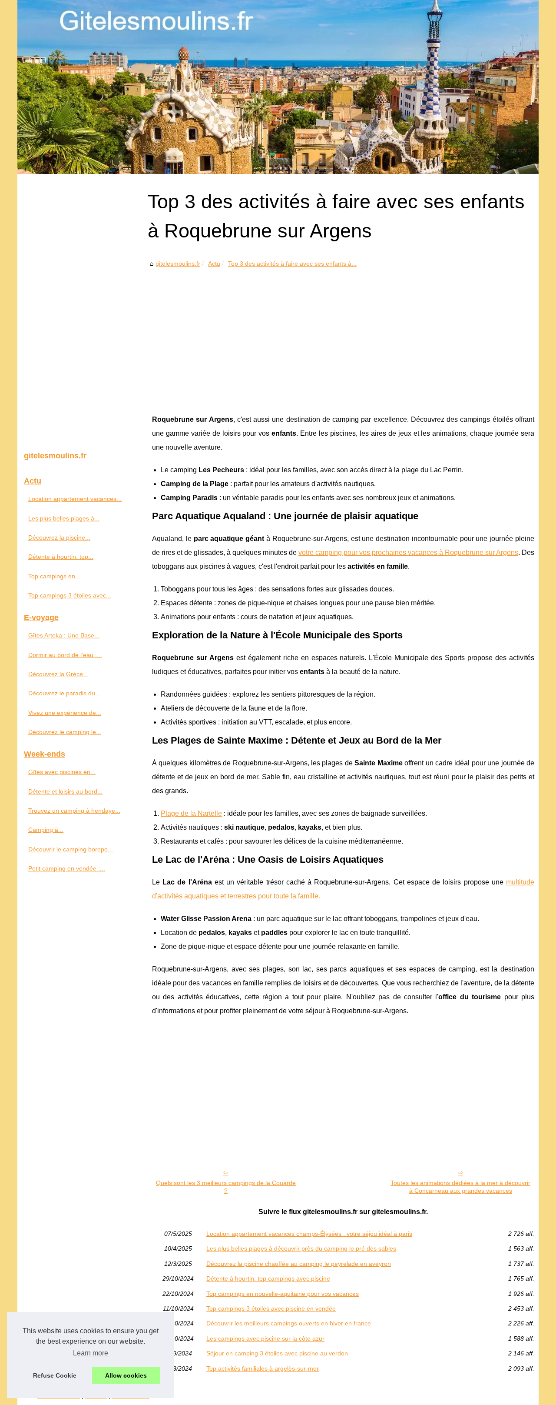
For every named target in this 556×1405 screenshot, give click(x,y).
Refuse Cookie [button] (54, 1375)
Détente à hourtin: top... (60, 556)
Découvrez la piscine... (59, 537)
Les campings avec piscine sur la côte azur (265, 1338)
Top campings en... (54, 576)
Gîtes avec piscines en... (62, 771)
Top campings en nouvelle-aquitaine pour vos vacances (282, 1294)
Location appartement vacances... (75, 498)
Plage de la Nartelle (191, 813)
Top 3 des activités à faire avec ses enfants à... (292, 263)
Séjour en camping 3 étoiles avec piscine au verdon (277, 1353)
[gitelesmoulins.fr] (278, 87)
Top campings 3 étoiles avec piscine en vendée (271, 1308)
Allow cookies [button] (126, 1375)
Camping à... (45, 829)
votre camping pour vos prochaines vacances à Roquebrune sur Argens (408, 552)
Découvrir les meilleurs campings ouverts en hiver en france (288, 1323)
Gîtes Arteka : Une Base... (63, 635)
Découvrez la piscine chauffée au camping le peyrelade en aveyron (298, 1264)
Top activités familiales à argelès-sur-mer (262, 1368)
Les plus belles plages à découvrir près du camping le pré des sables (301, 1248)
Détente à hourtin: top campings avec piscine (268, 1278)
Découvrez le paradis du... (64, 693)
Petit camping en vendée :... (66, 868)
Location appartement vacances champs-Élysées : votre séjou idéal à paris (309, 1234)
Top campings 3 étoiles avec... (69, 595)
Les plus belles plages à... (63, 518)
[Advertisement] (343, 334)
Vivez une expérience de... (64, 712)
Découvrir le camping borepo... (70, 849)
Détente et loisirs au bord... (65, 791)
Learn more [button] (90, 1353)
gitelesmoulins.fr (178, 263)
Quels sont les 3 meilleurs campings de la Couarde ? (226, 1187)
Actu (214, 263)
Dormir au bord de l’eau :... (65, 654)
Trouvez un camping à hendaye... (74, 810)
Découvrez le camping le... (64, 731)
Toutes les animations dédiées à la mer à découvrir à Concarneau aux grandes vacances (460, 1187)
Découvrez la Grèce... (58, 674)
